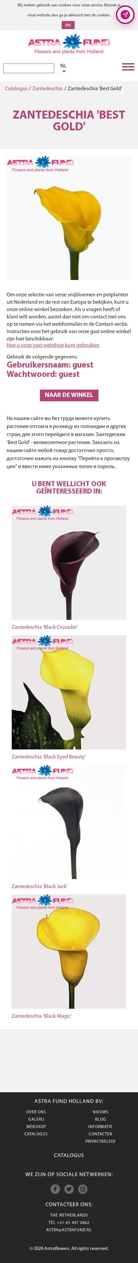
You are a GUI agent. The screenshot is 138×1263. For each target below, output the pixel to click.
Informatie (100, 1127)
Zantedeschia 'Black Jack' (40, 886)
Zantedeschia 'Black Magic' (42, 1016)
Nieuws (101, 1112)
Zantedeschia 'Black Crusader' (45, 627)
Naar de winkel (69, 395)
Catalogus (16, 89)
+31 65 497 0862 (73, 1223)
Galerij (36, 1120)
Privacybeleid (100, 1142)
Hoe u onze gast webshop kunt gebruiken (53, 345)
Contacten (101, 1134)
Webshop (36, 1127)
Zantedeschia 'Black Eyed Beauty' (49, 757)
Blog (100, 1120)
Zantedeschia (47, 89)
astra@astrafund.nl (69, 1230)
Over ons (36, 1112)
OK (68, 25)
